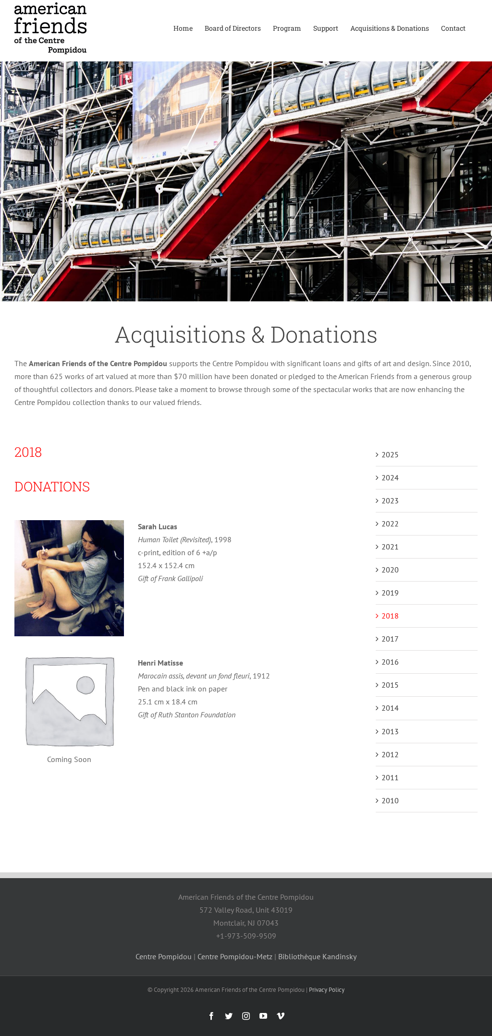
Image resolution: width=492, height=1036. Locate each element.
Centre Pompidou (163, 956)
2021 (390, 546)
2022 (390, 523)
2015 (390, 685)
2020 (390, 569)
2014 (390, 708)
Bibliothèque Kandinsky (317, 956)
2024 (390, 477)
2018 (390, 615)
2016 (390, 662)
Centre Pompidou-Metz (234, 956)
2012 (390, 754)
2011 (390, 777)
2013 (390, 731)
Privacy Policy (326, 990)
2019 (390, 592)
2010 (390, 800)
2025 (390, 454)
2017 (390, 638)
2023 (390, 500)
